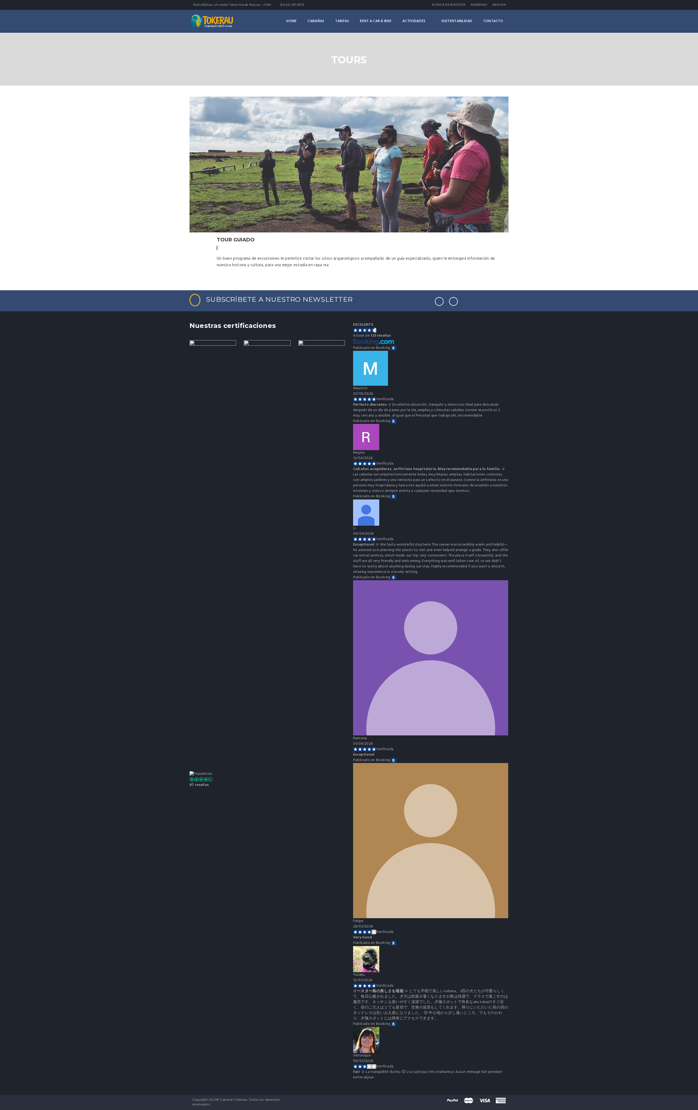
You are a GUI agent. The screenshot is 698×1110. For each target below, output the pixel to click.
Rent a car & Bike (376, 21)
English (499, 5)
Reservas (479, 5)
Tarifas (342, 21)
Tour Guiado (236, 240)
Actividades (413, 21)
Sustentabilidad (457, 21)
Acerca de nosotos (448, 5)
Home (291, 21)
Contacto (493, 21)
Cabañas (316, 21)
